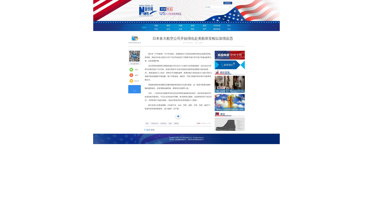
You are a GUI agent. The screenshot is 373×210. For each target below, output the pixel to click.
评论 (156, 29)
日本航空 (163, 123)
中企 (229, 29)
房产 (205, 29)
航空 (205, 26)
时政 (156, 26)
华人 (229, 26)
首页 (144, 27)
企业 (168, 29)
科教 (180, 26)
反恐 (147, 123)
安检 (170, 123)
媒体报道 (216, 29)
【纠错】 (198, 123)
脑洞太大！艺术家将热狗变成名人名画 (230, 109)
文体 (180, 29)
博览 (192, 29)
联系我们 (228, 3)
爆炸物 (176, 123)
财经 (168, 26)
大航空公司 (154, 123)
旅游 (192, 26)
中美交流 (216, 26)
